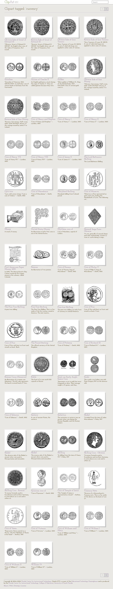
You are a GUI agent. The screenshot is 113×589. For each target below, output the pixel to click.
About (6, 586)
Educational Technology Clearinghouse (85, 581)
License (23, 586)
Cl (11, 2)
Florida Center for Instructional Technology (36, 581)
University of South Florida (63, 583)
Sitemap (17, 586)
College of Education (46, 583)
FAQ (11, 586)
